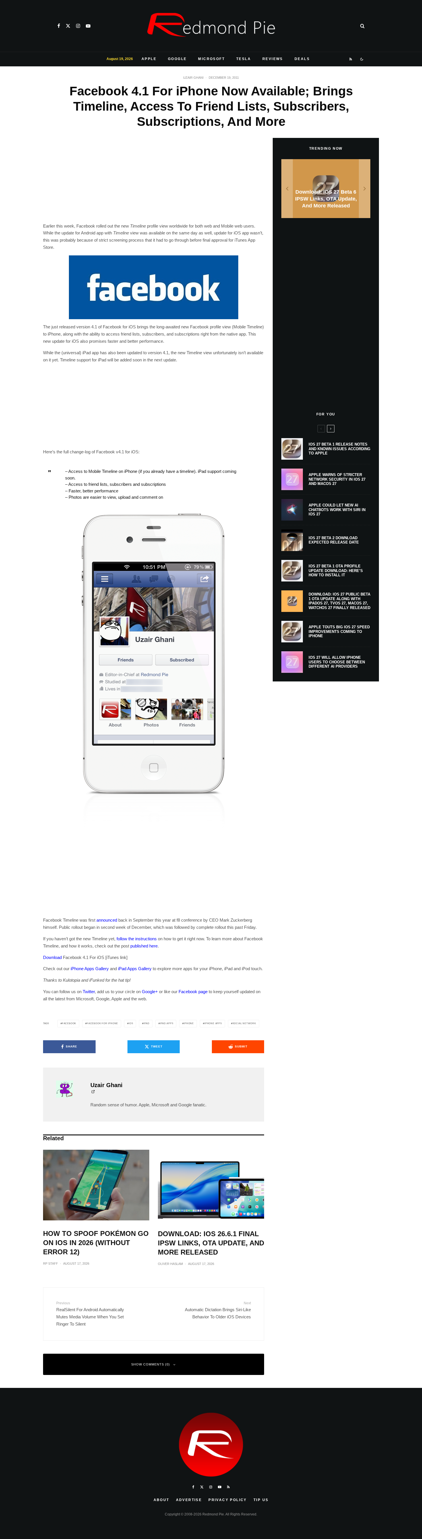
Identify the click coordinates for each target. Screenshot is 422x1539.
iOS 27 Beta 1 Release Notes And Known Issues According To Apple (339, 448)
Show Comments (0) (150, 1364)
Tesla (243, 59)
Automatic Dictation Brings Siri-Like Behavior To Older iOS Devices (218, 1310)
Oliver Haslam (170, 1264)
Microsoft (211, 59)
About (161, 1500)
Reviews (272, 59)
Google (177, 59)
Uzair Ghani (193, 77)
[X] (68, 26)
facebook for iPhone (102, 1023)
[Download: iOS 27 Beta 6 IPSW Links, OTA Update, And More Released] (325, 188)
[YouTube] (88, 26)
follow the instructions (137, 938)
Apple (149, 59)
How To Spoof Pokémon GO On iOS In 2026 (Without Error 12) (96, 1243)
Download (52, 957)
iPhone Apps (213, 1023)
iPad (146, 1023)
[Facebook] (59, 26)
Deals (302, 59)
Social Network (244, 1023)
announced (106, 920)
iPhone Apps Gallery (90, 968)
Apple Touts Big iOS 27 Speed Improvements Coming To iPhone (339, 631)
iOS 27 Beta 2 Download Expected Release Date (334, 540)
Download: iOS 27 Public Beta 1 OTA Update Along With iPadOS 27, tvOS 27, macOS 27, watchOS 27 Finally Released (339, 601)
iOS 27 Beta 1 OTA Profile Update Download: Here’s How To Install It (336, 570)
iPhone (189, 1023)
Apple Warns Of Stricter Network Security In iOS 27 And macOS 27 (337, 479)
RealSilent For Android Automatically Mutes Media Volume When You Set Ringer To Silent (90, 1313)
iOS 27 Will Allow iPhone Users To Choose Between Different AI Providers (337, 662)
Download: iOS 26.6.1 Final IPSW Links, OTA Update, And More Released (211, 1243)
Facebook (69, 1023)
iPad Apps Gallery (135, 968)
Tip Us (260, 1500)
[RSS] (351, 59)
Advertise (189, 1500)
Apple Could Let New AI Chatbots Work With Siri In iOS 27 (337, 509)
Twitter (89, 991)
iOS (131, 1023)
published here (144, 945)
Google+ (150, 991)
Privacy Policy (227, 1500)
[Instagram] (78, 26)
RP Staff (50, 1263)
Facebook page (193, 991)
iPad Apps (166, 1023)
